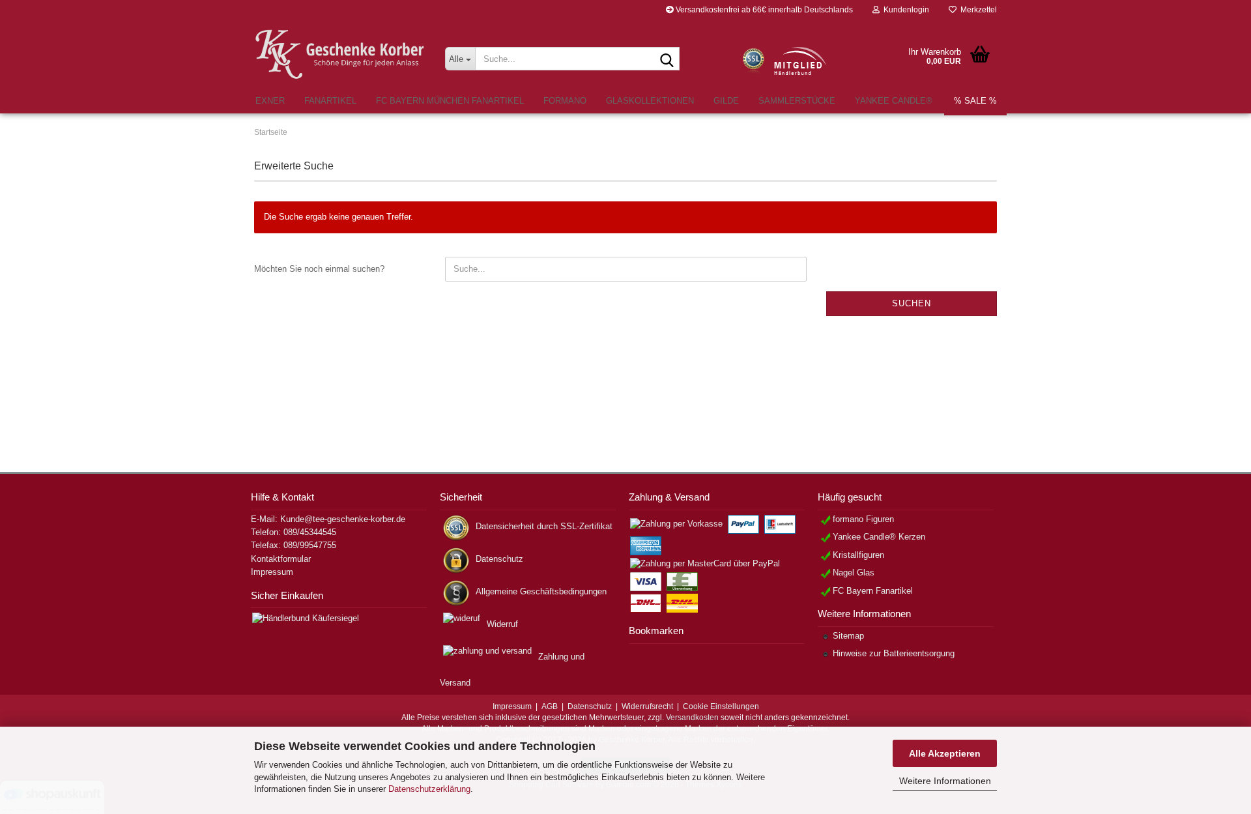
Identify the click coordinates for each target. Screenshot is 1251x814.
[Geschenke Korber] (339, 54)
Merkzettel (976, 9)
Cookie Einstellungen (721, 706)
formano (564, 101)
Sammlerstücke (796, 101)
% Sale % (975, 101)
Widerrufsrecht (647, 706)
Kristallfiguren (858, 555)
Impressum (272, 572)
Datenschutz (499, 559)
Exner (270, 101)
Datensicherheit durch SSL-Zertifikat (544, 526)
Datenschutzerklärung (429, 789)
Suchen (911, 303)
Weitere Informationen (945, 781)
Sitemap (848, 636)
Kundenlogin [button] (904, 9)
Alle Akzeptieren (945, 753)
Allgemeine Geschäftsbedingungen (541, 591)
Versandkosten (692, 717)
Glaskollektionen (650, 101)
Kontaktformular (281, 559)
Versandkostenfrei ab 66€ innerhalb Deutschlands (763, 9)
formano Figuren (863, 519)
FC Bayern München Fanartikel (450, 101)
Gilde (726, 101)
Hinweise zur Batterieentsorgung (894, 653)
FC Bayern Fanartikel (873, 591)
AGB (549, 706)
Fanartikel (330, 101)
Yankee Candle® (893, 101)
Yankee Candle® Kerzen (879, 537)
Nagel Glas (853, 572)
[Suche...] (667, 59)
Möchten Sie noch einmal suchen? (319, 269)
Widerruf (502, 624)
